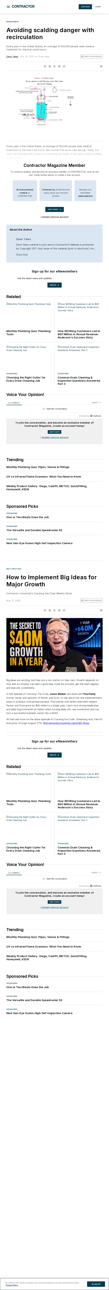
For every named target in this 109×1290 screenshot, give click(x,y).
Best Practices (13, 569)
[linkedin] (49, 66)
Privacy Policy (12, 1285)
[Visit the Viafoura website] (95, 416)
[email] (64, 66)
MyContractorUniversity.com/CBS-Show (66, 723)
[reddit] (59, 66)
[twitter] (54, 66)
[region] (54, 409)
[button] (8, 7)
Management (12, 22)
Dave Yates (12, 56)
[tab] (14, 403)
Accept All (96, 1284)
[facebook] (45, 66)
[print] (101, 66)
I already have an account (54, 216)
